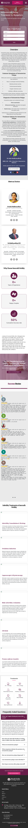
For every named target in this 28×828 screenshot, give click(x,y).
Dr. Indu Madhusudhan (14, 207)
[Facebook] (11, 172)
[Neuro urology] (20, 683)
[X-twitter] (15, 172)
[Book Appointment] (8, 703)
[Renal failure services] (8, 689)
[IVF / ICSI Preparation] (8, 695)
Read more (14, 479)
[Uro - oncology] (8, 683)
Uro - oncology (8, 685)
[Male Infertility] (20, 695)
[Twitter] (14, 259)
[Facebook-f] (11, 825)
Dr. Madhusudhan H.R (14, 243)
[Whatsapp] (14, 220)
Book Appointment (8, 704)
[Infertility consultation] (20, 689)
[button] (25, 2)
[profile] (14, 205)
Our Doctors (20, 704)
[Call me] (17, 220)
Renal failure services (8, 691)
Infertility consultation (20, 691)
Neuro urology (20, 685)
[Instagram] (13, 172)
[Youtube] (17, 172)
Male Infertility (20, 697)
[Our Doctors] (20, 703)
